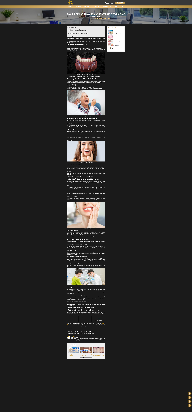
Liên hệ (123, 6)
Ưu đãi (116, 6)
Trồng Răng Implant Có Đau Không (78, 176)
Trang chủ (70, 6)
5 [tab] (84, 357)
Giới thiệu (78, 6)
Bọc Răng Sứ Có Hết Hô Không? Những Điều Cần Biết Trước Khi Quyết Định (118, 40)
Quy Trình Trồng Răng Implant (77, 307)
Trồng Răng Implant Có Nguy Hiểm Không (76, 331)
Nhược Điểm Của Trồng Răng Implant (82, 236)
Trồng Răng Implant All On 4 (81, 76)
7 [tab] (86, 357)
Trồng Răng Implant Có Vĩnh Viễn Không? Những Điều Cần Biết (118, 36)
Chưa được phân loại (86, 18)
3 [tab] (82, 357)
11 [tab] (90, 357)
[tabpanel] (73, 351)
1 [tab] (80, 357)
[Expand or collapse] (104, 27)
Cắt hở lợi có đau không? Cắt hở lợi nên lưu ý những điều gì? (85, 355)
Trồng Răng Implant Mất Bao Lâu (74, 333)
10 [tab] (89, 357)
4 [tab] (83, 357)
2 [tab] (81, 357)
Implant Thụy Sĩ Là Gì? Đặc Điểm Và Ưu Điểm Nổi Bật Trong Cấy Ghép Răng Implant (118, 32)
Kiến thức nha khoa (107, 6)
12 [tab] (91, 357)
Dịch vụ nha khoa (87, 6)
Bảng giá (97, 6)
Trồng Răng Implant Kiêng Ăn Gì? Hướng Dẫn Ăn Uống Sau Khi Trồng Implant (118, 44)
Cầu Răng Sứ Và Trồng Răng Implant (78, 329)
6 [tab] (85, 357)
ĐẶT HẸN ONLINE (120, 2)
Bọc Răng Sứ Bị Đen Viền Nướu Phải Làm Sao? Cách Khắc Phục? (73, 355)
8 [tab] (87, 357)
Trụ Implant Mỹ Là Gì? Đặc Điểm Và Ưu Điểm (117, 48)
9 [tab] (88, 357)
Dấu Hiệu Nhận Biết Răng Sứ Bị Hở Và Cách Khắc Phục (98, 355)
